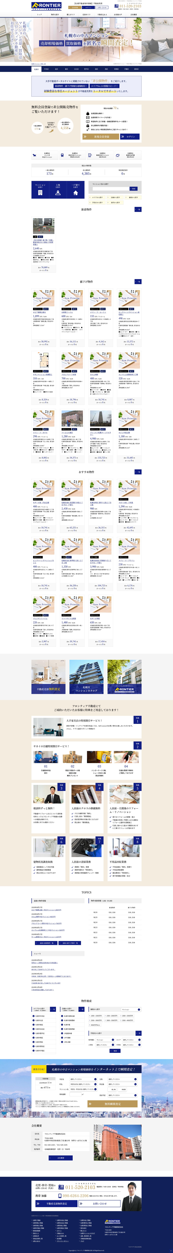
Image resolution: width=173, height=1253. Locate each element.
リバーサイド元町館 (69, 618)
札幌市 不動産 (36, 1220)
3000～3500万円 (112, 1020)
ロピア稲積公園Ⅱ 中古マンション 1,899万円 (46, 910)
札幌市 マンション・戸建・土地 (38, 64)
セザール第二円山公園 (41, 502)
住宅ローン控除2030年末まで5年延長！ (44, 963)
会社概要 (59, 1238)
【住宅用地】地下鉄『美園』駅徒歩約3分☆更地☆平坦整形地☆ (43, 242)
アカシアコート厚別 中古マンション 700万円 (46, 923)
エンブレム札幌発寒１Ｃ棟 (128, 374)
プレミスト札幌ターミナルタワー (100, 433)
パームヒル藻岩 (67, 432)
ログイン (59, 1231)
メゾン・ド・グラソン (127, 560)
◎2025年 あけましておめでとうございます (45, 983)
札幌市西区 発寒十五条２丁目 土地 (100, 503)
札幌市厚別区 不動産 (86, 1225)
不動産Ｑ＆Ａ (60, 1233)
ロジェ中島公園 (124, 432)
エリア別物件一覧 (61, 1236)
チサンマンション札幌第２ (42, 374)
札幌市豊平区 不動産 (86, 1223)
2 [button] (86, 60)
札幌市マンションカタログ (87, 1233)
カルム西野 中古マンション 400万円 (43, 917)
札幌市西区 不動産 (62, 1225)
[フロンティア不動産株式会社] (46, 10)
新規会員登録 (36, 1231)
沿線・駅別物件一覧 (85, 1236)
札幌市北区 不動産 (85, 1220)
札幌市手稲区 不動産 (38, 1228)
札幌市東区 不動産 (38, 1223)
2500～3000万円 (96, 1020)
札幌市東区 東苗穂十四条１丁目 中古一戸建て (72, 503)
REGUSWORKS (138, 1246)
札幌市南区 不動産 (38, 1225)
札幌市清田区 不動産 (62, 1228)
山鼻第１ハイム (67, 312)
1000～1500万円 (96, 1016)
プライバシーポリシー (63, 1241)
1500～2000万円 (112, 1016)
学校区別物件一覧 (38, 1238)
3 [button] (90, 60)
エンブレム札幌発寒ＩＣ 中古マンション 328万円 (47, 930)
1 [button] (83, 60)
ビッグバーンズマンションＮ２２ (43, 561)
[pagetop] (171, 1251)
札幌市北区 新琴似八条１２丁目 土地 (72, 561)
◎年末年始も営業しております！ (42, 990)
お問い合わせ (36, 1241)
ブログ (82, 1241)
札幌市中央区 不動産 (62, 1220)
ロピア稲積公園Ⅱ (39, 312)
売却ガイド (36, 1233)
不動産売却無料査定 (85, 1238)
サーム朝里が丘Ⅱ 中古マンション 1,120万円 (46, 937)
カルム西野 (94, 374)
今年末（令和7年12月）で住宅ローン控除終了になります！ (51, 976)
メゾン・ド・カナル (40, 432)
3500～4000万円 (127, 1020)
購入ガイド (83, 1231)
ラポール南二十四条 (126, 502)
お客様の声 (36, 1236)
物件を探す (83, 1228)
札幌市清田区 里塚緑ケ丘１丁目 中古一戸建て (100, 561)
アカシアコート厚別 (69, 374)
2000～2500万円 (127, 1016)
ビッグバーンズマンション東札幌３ (129, 313)
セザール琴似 (95, 618)
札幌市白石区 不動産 (62, 1223)
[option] (86, 40)
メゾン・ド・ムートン (98, 312)
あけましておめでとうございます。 (43, 969)
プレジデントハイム (40, 618)
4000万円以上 (95, 1025)
